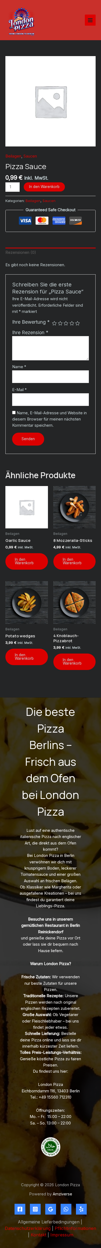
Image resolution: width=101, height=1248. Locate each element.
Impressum (61, 1234)
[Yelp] (81, 1209)
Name (19, 366)
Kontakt (38, 1234)
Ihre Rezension (30, 332)
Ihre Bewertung (31, 322)
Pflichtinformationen (75, 1228)
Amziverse (62, 1194)
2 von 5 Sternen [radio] (60, 323)
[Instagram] (35, 1209)
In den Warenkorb (44, 186)
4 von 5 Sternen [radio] (71, 323)
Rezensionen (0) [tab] (20, 252)
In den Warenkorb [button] (24, 561)
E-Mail (19, 389)
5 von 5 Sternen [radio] (77, 323)
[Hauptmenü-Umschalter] (90, 20)
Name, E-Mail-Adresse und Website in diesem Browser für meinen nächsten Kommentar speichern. (49, 419)
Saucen (30, 156)
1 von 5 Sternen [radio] (54, 323)
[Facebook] (20, 1209)
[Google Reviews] (50, 1209)
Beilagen (13, 156)
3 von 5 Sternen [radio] (66, 323)
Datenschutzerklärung (28, 1228)
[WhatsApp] (66, 1209)
